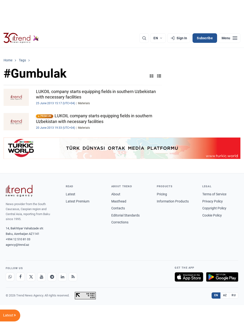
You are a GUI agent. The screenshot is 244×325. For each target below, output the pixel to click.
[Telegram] (52, 277)
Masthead (118, 201)
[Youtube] (41, 277)
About (115, 194)
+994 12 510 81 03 (18, 239)
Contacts (118, 208)
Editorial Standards (125, 215)
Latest (70, 194)
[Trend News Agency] (19, 191)
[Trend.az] (21, 38)
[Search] (144, 38)
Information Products (173, 201)
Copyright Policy (214, 208)
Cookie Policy (212, 215)
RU (234, 295)
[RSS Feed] (73, 277)
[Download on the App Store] (189, 277)
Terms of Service (214, 194)
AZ (225, 295)
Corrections (119, 222)
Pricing (162, 194)
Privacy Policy (212, 201)
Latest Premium (77, 201)
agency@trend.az (17, 244)
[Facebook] (20, 277)
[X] (31, 277)
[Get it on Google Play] (222, 277)
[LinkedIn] (62, 277)
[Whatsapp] (10, 277)
